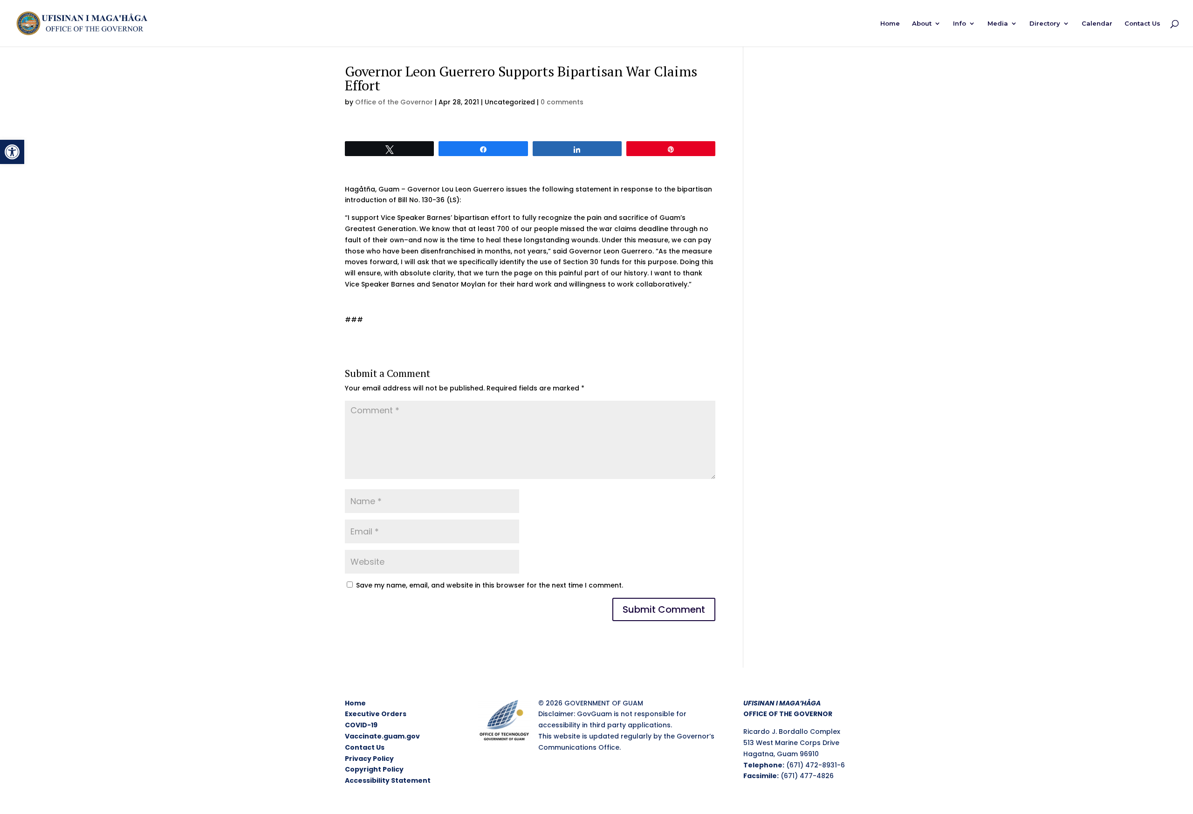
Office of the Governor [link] (394, 102)
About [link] (922, 23)
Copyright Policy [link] (374, 769)
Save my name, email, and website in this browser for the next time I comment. (489, 585)
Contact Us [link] (1142, 23)
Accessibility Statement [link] (388, 780)
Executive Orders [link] (375, 713)
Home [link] (890, 23)
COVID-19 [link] (361, 725)
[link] (12, 152)
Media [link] (997, 23)
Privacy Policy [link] (369, 758)
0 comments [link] (562, 102)
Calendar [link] (1097, 23)
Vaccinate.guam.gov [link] (382, 736)
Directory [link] (1044, 23)
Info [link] (959, 23)
